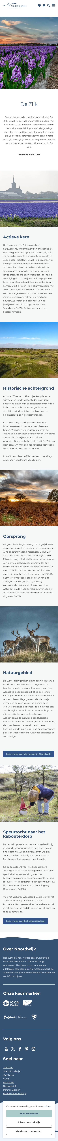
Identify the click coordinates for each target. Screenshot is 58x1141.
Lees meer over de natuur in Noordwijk (28, 754)
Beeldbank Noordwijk (14, 1093)
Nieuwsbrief (9, 1086)
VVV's (6, 1078)
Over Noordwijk (11, 1071)
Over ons (8, 1067)
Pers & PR (8, 1082)
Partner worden (11, 1089)
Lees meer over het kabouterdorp (25, 921)
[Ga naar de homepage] (14, 6)
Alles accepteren (29, 1113)
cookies (46, 1106)
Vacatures (8, 1075)
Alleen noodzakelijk (29, 1122)
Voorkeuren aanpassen (29, 1131)
